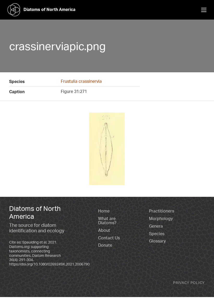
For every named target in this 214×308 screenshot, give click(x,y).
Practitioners (161, 211)
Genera (156, 226)
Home (104, 211)
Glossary (157, 241)
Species (156, 233)
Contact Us (109, 237)
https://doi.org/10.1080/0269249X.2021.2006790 (49, 264)
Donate (105, 245)
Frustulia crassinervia (81, 81)
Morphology (161, 218)
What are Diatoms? (107, 220)
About (104, 230)
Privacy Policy (189, 282)
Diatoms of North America (49, 9)
